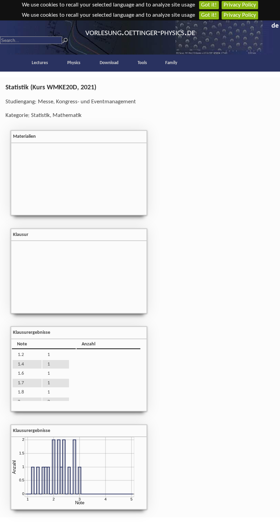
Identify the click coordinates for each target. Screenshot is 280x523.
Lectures (40, 63)
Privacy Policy (240, 5)
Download (109, 63)
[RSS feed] (266, 24)
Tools (142, 63)
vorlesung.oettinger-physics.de (140, 32)
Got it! (209, 5)
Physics (73, 63)
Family (171, 63)
